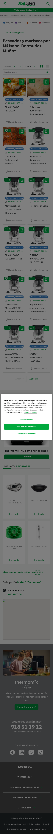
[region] (26, 417)
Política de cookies (30, 412)
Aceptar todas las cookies (26, 427)
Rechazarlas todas (26, 420)
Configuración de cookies (26, 434)
